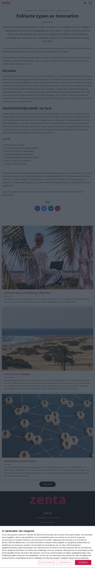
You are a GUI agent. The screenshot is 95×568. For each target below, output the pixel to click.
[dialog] (47, 547)
